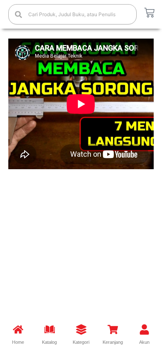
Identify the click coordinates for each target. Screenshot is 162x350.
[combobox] (72, 14)
